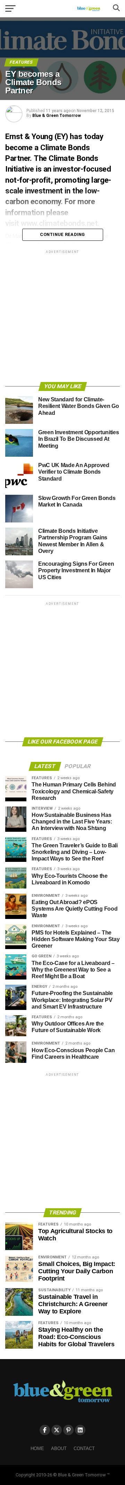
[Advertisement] (62, 317)
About (59, 1448)
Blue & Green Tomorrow (56, 115)
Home (37, 1448)
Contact (84, 1448)
